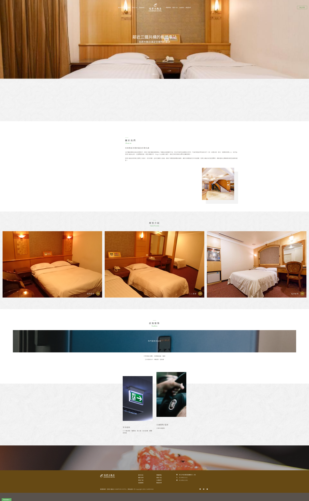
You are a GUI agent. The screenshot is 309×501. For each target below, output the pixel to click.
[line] (203, 489)
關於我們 (128, 7)
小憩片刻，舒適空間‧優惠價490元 (112, 103)
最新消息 (121, 7)
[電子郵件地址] (207, 489)
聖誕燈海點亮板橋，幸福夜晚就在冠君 (140, 103)
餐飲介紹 (175, 7)
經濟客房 (295, 293)
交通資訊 (181, 7)
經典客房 (90, 293)
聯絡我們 (188, 7)
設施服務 (141, 7)
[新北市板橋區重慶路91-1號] (177, 474)
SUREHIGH (150, 489)
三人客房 (193, 293)
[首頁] (116, 476)
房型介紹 (135, 7)
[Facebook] (200, 489)
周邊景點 (168, 7)
